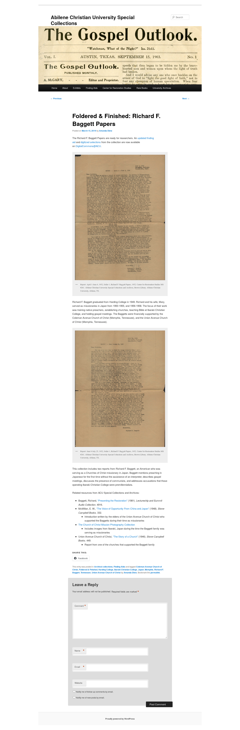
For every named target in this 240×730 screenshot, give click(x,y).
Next (185, 98)
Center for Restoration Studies (117, 87)
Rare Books (142, 87)
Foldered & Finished (88, 569)
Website (78, 682)
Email (79, 666)
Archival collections (103, 566)
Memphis (149, 569)
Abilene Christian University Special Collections (93, 20)
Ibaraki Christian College (125, 569)
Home (54, 87)
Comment (80, 605)
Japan (141, 569)
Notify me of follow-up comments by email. (94, 691)
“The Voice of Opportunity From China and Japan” (122, 508)
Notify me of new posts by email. (90, 697)
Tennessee (86, 572)
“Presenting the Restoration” (112, 500)
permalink (155, 572)
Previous (56, 98)
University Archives (162, 87)
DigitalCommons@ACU (88, 146)
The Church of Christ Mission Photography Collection (106, 524)
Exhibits (77, 87)
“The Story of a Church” (125, 536)
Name (79, 650)
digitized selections (91, 142)
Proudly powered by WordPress (120, 718)
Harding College (105, 569)
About (65, 87)
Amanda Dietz (105, 130)
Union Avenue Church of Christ (106, 572)
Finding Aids (92, 87)
